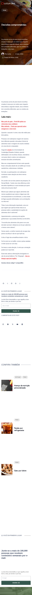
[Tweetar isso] (7, 283)
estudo (9, 150)
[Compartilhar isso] (3, 283)
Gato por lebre (20, 470)
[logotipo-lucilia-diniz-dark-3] (8, 3)
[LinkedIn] (22, 324)
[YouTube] (17, 324)
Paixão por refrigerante (19, 429)
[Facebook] (8, 324)
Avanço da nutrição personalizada (22, 386)
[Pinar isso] (16, 283)
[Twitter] (12, 324)
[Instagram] (3, 324)
